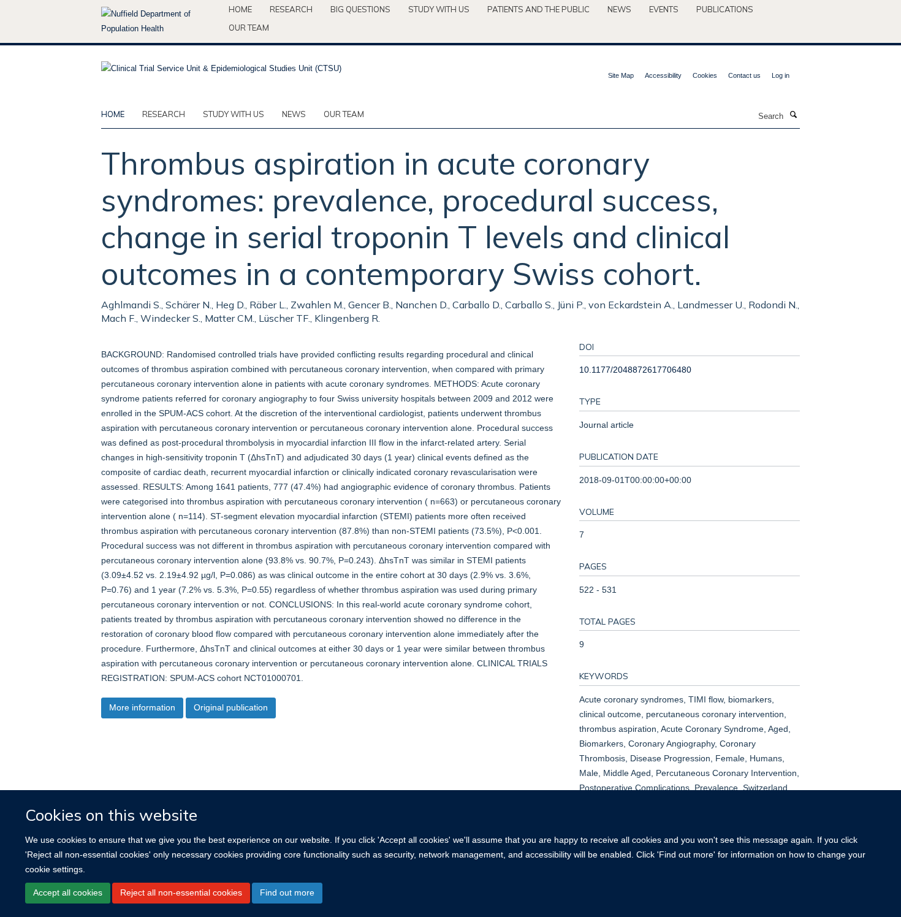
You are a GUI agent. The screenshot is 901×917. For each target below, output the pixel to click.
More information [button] (142, 707)
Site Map (621, 75)
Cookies (705, 75)
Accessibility (663, 75)
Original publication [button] (231, 707)
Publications (724, 9)
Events (664, 9)
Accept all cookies (67, 892)
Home (240, 9)
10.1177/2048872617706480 (635, 370)
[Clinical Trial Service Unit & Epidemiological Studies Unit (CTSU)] (221, 64)
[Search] (793, 115)
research (163, 114)
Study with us (439, 9)
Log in (780, 75)
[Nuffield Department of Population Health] (160, 21)
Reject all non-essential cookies (181, 892)
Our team (249, 27)
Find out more (287, 892)
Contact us (744, 75)
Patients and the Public (538, 9)
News (619, 9)
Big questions (360, 9)
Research (291, 9)
